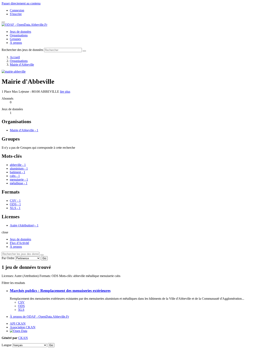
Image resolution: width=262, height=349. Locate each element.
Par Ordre (8, 258)
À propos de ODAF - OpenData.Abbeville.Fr (39, 316)
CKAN (23, 338)
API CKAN (18, 323)
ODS (21, 306)
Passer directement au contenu (21, 3)
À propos (16, 42)
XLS (21, 309)
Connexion (17, 10)
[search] (42, 255)
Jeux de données (20, 31)
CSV (21, 302)
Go (44, 258)
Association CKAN (22, 327)
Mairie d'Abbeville (22, 64)
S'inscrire (16, 14)
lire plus (65, 91)
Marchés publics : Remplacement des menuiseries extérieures (60, 290)
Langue (6, 345)
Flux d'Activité (19, 243)
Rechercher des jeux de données (22, 50)
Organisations (19, 35)
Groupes (15, 39)
